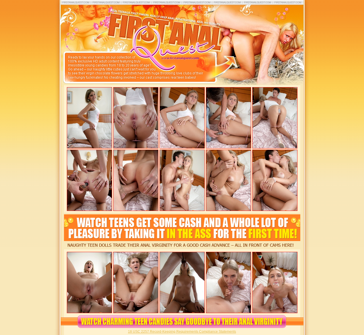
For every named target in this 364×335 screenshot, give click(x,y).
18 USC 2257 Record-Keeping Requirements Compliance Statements (182, 332)
